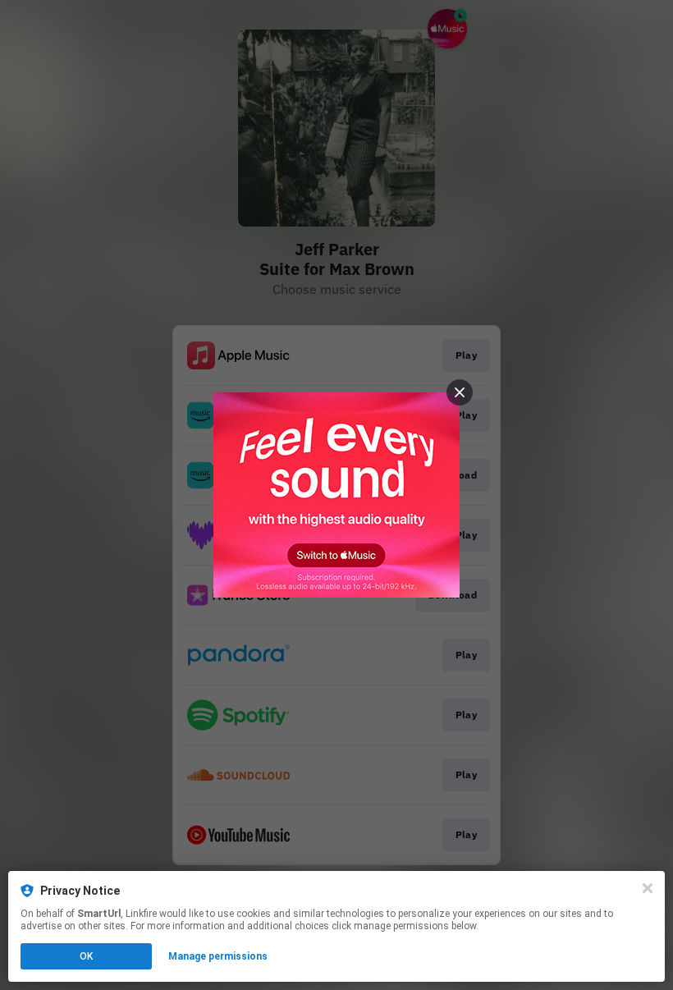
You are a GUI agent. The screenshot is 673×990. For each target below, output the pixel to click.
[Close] (647, 888)
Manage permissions (218, 956)
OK (86, 956)
